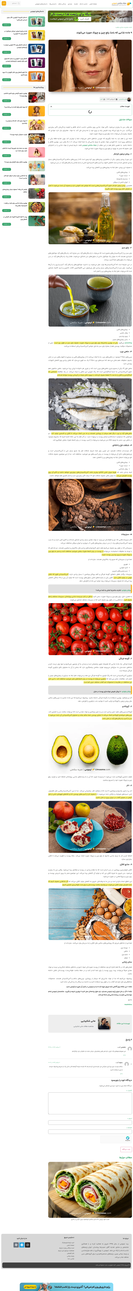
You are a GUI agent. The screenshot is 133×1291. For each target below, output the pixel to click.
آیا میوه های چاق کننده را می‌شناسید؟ (15, 107)
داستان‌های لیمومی (41, 4)
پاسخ (124, 1055)
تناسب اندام (83, 4)
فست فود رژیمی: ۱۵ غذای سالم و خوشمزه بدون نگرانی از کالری (90, 1219)
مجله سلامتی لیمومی (89, 145)
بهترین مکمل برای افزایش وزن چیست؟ (15, 162)
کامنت (129, 1090)
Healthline (128, 1004)
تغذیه (76, 4)
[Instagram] (27, 1245)
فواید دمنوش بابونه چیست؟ (18, 134)
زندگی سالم (62, 4)
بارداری (70, 4)
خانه (130, 27)
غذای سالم (120, 27)
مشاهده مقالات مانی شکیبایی (83, 1026)
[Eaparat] (16, 1245)
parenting (128, 343)
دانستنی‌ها (52, 4)
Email (129, 1128)
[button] (51, 106)
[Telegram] (21, 1245)
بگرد (4, 3)
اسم (129, 1118)
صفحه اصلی (93, 4)
